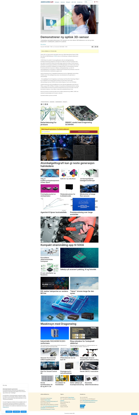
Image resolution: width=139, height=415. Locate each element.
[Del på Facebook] (92, 47)
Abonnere (63, 2)
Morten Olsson (47, 399)
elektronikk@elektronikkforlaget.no (90, 400)
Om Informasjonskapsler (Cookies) (48, 409)
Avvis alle (23, 411)
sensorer (52, 101)
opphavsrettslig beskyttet (51, 401)
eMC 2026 (73, 2)
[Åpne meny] (94, 2)
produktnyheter (45, 101)
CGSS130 (55, 56)
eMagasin (68, 2)
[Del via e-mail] (97, 47)
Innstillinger (9, 411)
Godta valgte (16, 411)
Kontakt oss (79, 2)
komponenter (59, 101)
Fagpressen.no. (6, 407)
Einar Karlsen (49, 398)
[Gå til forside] (47, 1)
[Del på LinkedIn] (96, 47)
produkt (65, 101)
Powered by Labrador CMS (69, 413)
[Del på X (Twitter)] (94, 47)
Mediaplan (57, 2)
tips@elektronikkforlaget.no (89, 402)
